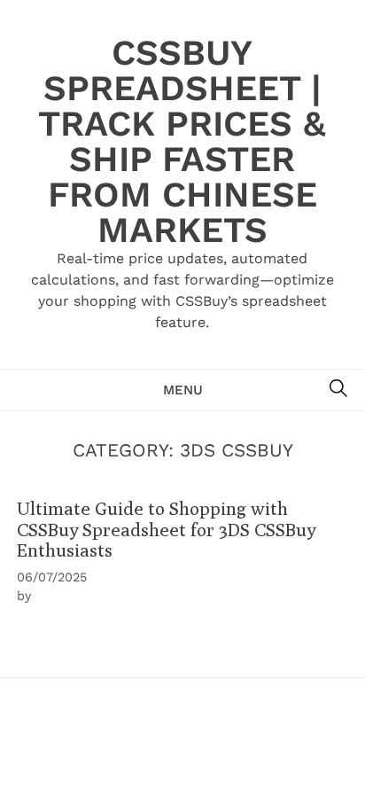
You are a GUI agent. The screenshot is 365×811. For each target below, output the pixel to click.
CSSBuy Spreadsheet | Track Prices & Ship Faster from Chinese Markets (182, 141)
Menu (183, 390)
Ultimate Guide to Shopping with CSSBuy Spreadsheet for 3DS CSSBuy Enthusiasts (166, 529)
